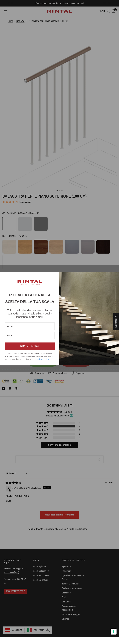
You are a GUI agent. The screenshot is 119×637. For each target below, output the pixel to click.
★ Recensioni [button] (116, 321)
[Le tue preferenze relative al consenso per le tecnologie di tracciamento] (114, 632)
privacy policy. (43, 359)
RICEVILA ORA (29, 346)
